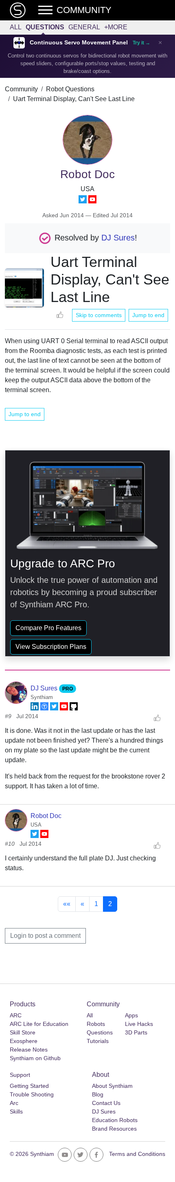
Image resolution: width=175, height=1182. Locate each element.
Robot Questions (70, 89)
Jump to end (148, 315)
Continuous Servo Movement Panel (79, 43)
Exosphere (23, 1041)
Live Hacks (139, 1024)
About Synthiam (112, 1086)
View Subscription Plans (50, 646)
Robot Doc (46, 815)
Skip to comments (99, 315)
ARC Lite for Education (39, 1024)
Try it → (141, 43)
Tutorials (98, 1041)
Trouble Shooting (32, 1094)
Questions (45, 27)
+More (115, 27)
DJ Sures (118, 237)
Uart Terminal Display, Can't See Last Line (74, 98)
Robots (96, 1024)
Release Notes (29, 1049)
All (16, 27)
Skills (16, 1111)
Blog (97, 1094)
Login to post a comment (45, 935)
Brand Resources (114, 1128)
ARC (16, 1015)
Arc (14, 1103)
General (84, 27)
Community (21, 89)
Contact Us (106, 1103)
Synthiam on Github (35, 1058)
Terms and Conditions (137, 1154)
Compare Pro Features (48, 627)
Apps (131, 1015)
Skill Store (22, 1032)
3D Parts (136, 1032)
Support (20, 1075)
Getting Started (29, 1086)
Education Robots (115, 1120)
